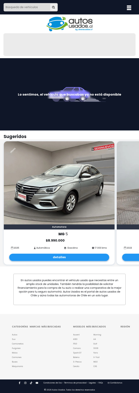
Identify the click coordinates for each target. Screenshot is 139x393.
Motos (15, 352)
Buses (15, 361)
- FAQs (100, 382)
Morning (97, 334)
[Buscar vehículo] (53, 7)
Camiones (16, 357)
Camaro (77, 348)
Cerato (76, 366)
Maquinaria (16, 366)
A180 (75, 339)
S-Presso (77, 361)
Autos (14, 334)
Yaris (95, 352)
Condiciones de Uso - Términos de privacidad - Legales (69, 382)
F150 (75, 343)
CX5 (95, 366)
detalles (59, 257)
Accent (76, 334)
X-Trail (96, 357)
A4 (94, 339)
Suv (14, 339)
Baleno (76, 357)
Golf (95, 343)
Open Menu (129, 7)
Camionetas (16, 343)
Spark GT (77, 352)
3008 (95, 348)
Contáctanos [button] (116, 382)
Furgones (16, 348)
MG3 (95, 361)
